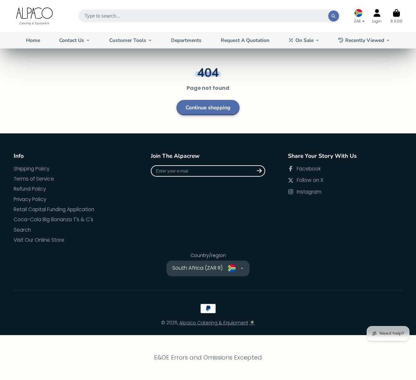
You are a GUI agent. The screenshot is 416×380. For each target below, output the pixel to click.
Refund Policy (30, 188)
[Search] (333, 15)
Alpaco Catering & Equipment (213, 322)
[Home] (35, 16)
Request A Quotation (245, 40)
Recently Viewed (364, 40)
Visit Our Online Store (39, 240)
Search (22, 229)
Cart (396, 16)
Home (33, 40)
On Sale (304, 40)
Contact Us (71, 40)
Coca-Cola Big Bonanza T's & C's (53, 219)
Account (377, 16)
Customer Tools (127, 40)
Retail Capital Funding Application (54, 209)
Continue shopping (208, 107)
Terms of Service (34, 178)
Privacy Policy (30, 199)
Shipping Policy (31, 168)
